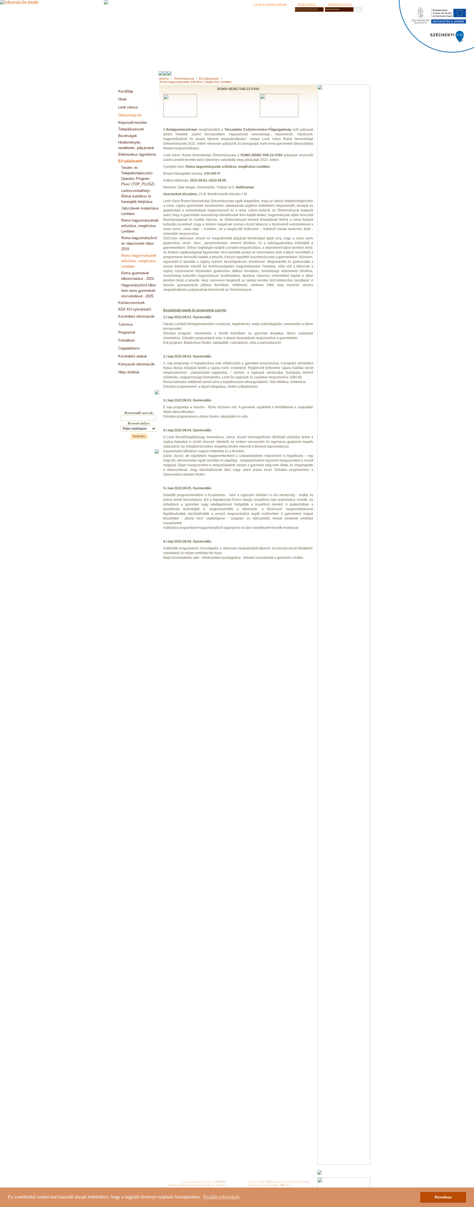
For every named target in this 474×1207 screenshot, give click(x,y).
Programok (127, 332)
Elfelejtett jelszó (339, 5)
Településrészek (131, 129)
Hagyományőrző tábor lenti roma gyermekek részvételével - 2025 (138, 290)
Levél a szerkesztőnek (270, 5)
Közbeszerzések (131, 303)
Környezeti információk (136, 364)
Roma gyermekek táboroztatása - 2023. (138, 276)
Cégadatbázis (129, 348)
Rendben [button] (443, 1197)
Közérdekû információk (136, 316)
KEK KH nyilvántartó (134, 309)
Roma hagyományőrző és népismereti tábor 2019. (139, 243)
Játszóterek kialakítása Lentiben (139, 211)
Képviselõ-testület (132, 123)
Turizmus (125, 324)
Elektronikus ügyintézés (137, 154)
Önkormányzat (184, 78)
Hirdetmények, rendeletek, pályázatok (136, 145)
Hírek (122, 99)
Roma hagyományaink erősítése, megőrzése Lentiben (195, 81)
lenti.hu (164, 78)
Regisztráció (307, 5)
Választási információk (136, 380)
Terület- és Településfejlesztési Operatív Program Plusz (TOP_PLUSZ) (137, 176)
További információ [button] (221, 1197)
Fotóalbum (126, 340)
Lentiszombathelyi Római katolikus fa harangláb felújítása (136, 196)
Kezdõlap (125, 91)
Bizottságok (127, 136)
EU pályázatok (209, 78)
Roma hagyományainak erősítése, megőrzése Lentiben (140, 225)
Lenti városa (128, 107)
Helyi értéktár (128, 372)
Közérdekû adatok (132, 356)
